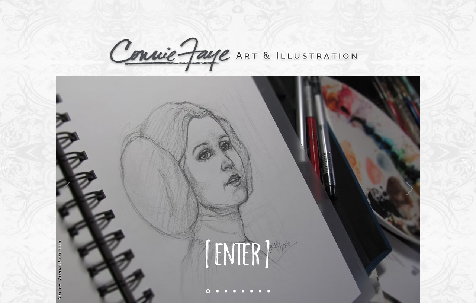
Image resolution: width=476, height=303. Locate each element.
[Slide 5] (251, 291)
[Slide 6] (260, 291)
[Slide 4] (243, 291)
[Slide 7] (226, 291)
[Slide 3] (234, 291)
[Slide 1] (208, 291)
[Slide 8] (268, 291)
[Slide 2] (217, 291)
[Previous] (66, 189)
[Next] (409, 189)
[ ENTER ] (238, 253)
